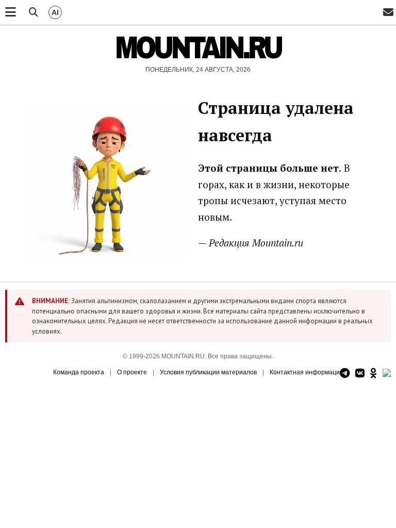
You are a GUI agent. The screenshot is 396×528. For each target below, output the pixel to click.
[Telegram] (344, 373)
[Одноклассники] (374, 373)
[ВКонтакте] (360, 373)
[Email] (388, 12)
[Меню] (10, 12)
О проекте (132, 372)
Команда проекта (78, 372)
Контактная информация (306, 372)
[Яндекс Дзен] (386, 373)
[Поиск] (33, 12)
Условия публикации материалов (208, 372)
